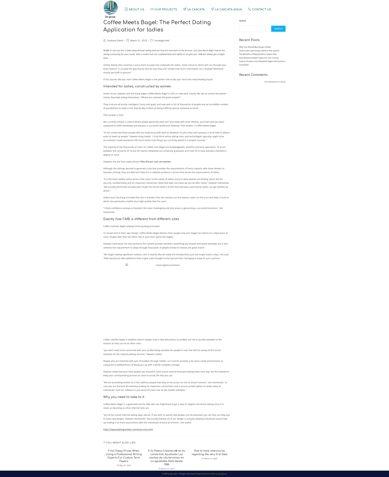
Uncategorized (161, 40)
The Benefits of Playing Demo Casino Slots (258, 54)
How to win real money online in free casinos (259, 50)
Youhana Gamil (115, 40)
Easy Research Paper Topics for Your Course (259, 57)
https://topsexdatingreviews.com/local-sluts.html (128, 429)
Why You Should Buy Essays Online (255, 47)
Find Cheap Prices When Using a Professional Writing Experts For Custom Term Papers (124, 455)
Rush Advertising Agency (216, 473)
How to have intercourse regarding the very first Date (209, 452)
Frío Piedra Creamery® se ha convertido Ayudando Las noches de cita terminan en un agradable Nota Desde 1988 (166, 457)
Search (242, 20)
